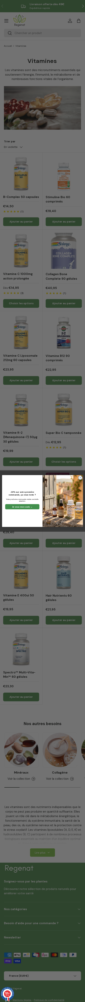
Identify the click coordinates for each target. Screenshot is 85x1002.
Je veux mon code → (22, 507)
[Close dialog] (80, 477)
